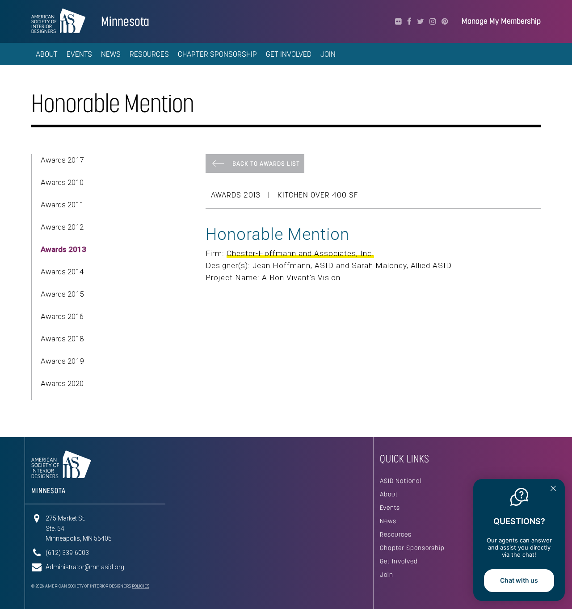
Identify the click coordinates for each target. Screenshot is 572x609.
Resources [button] (149, 54)
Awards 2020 (62, 383)
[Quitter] (553, 489)
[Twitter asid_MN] (420, 21)
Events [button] (79, 54)
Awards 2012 (62, 227)
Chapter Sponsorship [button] (217, 54)
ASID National (401, 481)
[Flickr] (398, 21)
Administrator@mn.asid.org (85, 567)
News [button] (111, 54)
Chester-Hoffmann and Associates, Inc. (300, 253)
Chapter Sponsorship (412, 548)
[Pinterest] (445, 21)
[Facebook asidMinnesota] (409, 21)
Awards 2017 (62, 159)
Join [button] (328, 54)
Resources (396, 534)
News (388, 521)
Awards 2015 (62, 294)
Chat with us (519, 580)
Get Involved (399, 561)
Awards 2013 (63, 249)
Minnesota (125, 21)
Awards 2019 (62, 361)
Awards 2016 (62, 316)
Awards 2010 (62, 182)
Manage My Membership (501, 21)
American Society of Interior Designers (58, 20)
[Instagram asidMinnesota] (432, 21)
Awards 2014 (62, 271)
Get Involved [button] (288, 54)
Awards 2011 (62, 204)
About (389, 494)
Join (386, 575)
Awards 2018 (62, 338)
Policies (140, 586)
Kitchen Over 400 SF (318, 195)
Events (390, 508)
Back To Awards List (266, 164)
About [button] (47, 54)
